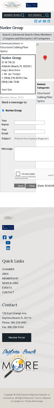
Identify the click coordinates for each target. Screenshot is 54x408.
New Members (43, 34)
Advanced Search (22, 34)
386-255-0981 (19, 322)
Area (5, 273)
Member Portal (17, 337)
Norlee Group (11, 58)
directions (14, 70)
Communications (10, 43)
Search (6, 34)
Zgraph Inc (19, 401)
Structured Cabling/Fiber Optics (44, 97)
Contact (8, 292)
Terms (38, 398)
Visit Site (7, 89)
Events (7, 287)
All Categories (42, 38)
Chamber (8, 269)
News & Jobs (10, 283)
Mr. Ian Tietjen (12, 74)
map (4, 70)
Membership (10, 278)
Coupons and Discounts (18, 38)
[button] (45, 58)
